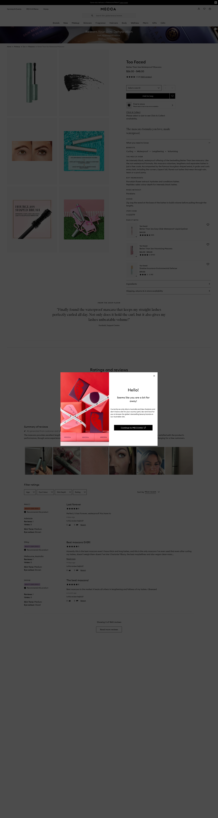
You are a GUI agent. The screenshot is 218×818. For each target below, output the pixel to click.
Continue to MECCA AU (132, 427)
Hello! (133, 390)
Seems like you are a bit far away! (133, 399)
